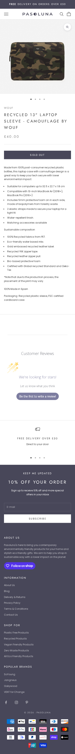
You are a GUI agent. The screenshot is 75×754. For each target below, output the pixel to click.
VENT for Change (14, 692)
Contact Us (11, 614)
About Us (9, 585)
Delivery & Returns (14, 597)
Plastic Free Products (16, 632)
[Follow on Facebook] (6, 702)
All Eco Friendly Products (18, 656)
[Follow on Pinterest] (27, 702)
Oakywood (10, 686)
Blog (7, 591)
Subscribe (37, 518)
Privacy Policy (12, 603)
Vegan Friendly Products (19, 644)
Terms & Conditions (16, 608)
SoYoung (9, 674)
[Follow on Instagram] (16, 702)
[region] (37, 439)
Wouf (9, 108)
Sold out (37, 155)
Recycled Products (15, 638)
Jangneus (10, 680)
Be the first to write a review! (37, 396)
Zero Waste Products (16, 650)
